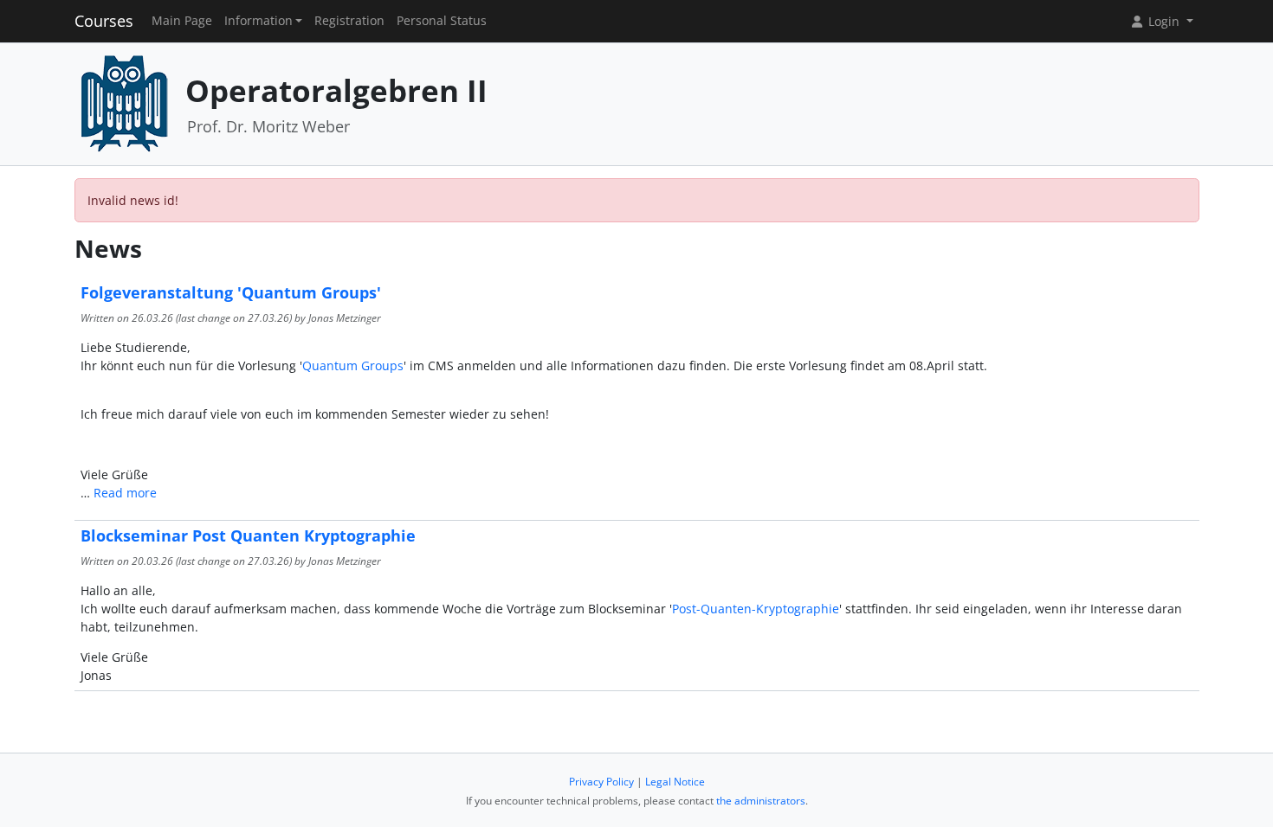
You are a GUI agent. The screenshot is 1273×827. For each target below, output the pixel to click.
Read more (125, 492)
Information (258, 21)
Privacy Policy (601, 781)
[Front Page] (123, 102)
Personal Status (442, 21)
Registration (349, 21)
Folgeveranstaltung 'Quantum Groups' (231, 292)
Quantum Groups (353, 365)
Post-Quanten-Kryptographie (755, 608)
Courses (103, 20)
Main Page (182, 21)
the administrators (760, 800)
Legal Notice (675, 781)
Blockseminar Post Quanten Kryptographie (248, 535)
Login (1164, 21)
